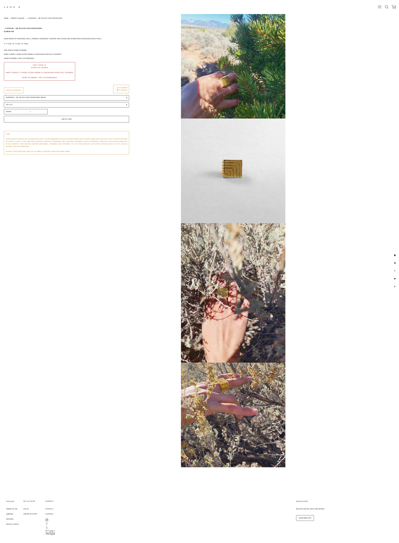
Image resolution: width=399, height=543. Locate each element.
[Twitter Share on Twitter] (395, 279)
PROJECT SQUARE (17, 18)
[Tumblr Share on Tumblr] (395, 286)
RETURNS (9, 519)
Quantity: (9, 111)
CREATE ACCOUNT (30, 514)
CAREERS (49, 514)
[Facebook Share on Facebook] (395, 255)
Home (6, 18)
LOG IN (26, 509)
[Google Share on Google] (395, 271)
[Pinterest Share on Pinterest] (395, 263)
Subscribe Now (305, 518)
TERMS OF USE (11, 509)
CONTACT (49, 509)
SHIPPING (9, 514)
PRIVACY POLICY (12, 524)
